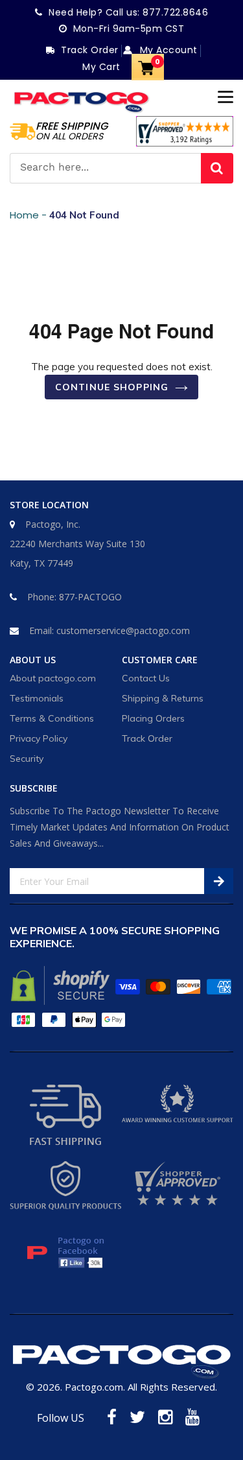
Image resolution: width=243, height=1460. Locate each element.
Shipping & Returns (162, 698)
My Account (167, 49)
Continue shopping (111, 387)
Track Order (147, 738)
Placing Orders (153, 718)
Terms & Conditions (52, 718)
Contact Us (146, 678)
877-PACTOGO (90, 597)
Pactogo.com (94, 1386)
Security (26, 758)
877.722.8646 (175, 12)
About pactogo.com (53, 678)
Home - (29, 215)
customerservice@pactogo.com (123, 630)
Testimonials (37, 698)
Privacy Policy (38, 738)
